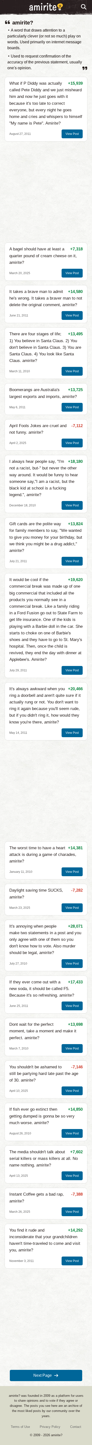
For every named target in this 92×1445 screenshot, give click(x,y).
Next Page (42, 1375)
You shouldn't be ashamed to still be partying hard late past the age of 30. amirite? (43, 1074)
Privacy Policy (50, 1427)
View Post (72, 134)
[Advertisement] (46, 192)
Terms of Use (20, 1427)
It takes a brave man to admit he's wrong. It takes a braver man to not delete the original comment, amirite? (45, 298)
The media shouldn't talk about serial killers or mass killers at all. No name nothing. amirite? (43, 1158)
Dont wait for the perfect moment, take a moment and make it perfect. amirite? (42, 1031)
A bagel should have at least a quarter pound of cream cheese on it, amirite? (43, 256)
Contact (75, 1427)
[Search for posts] (83, 7)
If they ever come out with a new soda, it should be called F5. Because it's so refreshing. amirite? (41, 989)
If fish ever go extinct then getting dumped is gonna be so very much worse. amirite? (42, 1116)
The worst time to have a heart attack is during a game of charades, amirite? (42, 854)
